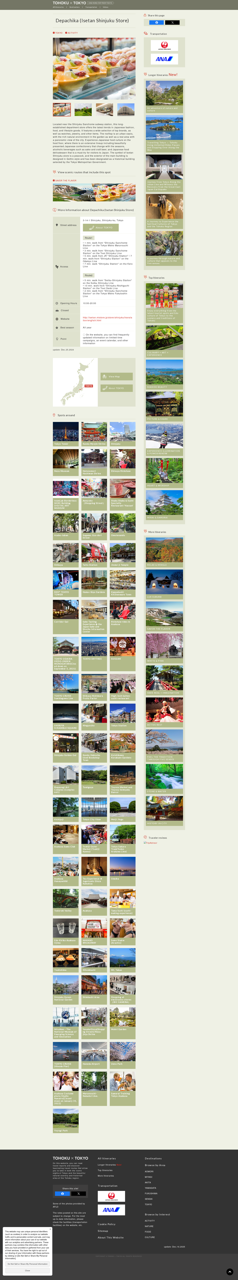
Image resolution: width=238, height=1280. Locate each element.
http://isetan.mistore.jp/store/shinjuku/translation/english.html (107, 319)
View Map (114, 376)
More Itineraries (106, 1176)
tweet (172, 22)
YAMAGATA (150, 1188)
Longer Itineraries (110, 1165)
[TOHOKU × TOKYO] (83, 2)
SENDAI (149, 1199)
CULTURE (150, 1237)
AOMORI (149, 1171)
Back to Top (229, 1271)
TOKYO (59, 32)
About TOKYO (104, 227)
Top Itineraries (105, 1170)
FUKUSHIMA (151, 1193)
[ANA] (164, 63)
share (156, 22)
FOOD (148, 1232)
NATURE (149, 1226)
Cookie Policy (106, 1224)
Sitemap (103, 1230)
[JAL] (164, 41)
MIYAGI (148, 1177)
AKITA (148, 1182)
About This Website (111, 1237)
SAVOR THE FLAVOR (65, 180)
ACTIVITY (72, 32)
